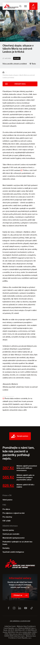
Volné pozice (7, 500)
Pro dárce (6, 509)
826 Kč (8, 485)
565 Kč (8, 477)
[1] (21, 170)
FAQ (4, 505)
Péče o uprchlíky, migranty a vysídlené (15, 63)
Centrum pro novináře (11, 534)
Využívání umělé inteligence (13, 552)
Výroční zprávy (8, 530)
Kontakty (6, 548)
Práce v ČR (7, 495)
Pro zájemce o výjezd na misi (14, 513)
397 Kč (8, 468)
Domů (3, 72)
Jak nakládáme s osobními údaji (20, 621)
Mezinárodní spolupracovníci (14, 538)
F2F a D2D (6, 521)
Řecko (34, 63)
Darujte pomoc (33, 7)
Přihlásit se (18, 595)
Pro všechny (7, 517)
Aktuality (17, 58)
